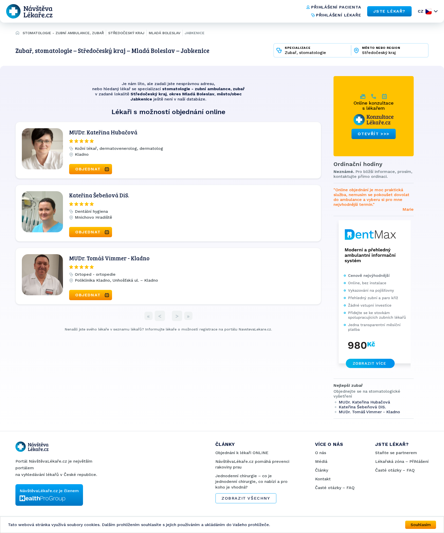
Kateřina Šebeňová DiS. (99, 195)
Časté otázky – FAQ (335, 487)
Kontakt (323, 478)
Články (321, 470)
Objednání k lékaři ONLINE (242, 452)
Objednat (88, 169)
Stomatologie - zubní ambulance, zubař (63, 33)
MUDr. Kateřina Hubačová (103, 132)
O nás (320, 452)
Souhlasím (421, 524)
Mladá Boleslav (164, 33)
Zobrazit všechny (245, 498)
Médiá (321, 461)
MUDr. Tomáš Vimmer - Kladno (109, 258)
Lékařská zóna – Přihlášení (402, 461)
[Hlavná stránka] (17, 34)
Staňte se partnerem (396, 452)
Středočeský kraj (126, 33)
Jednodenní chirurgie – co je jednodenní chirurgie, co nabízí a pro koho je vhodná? (251, 481)
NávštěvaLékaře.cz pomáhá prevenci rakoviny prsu (252, 464)
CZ (420, 11)
